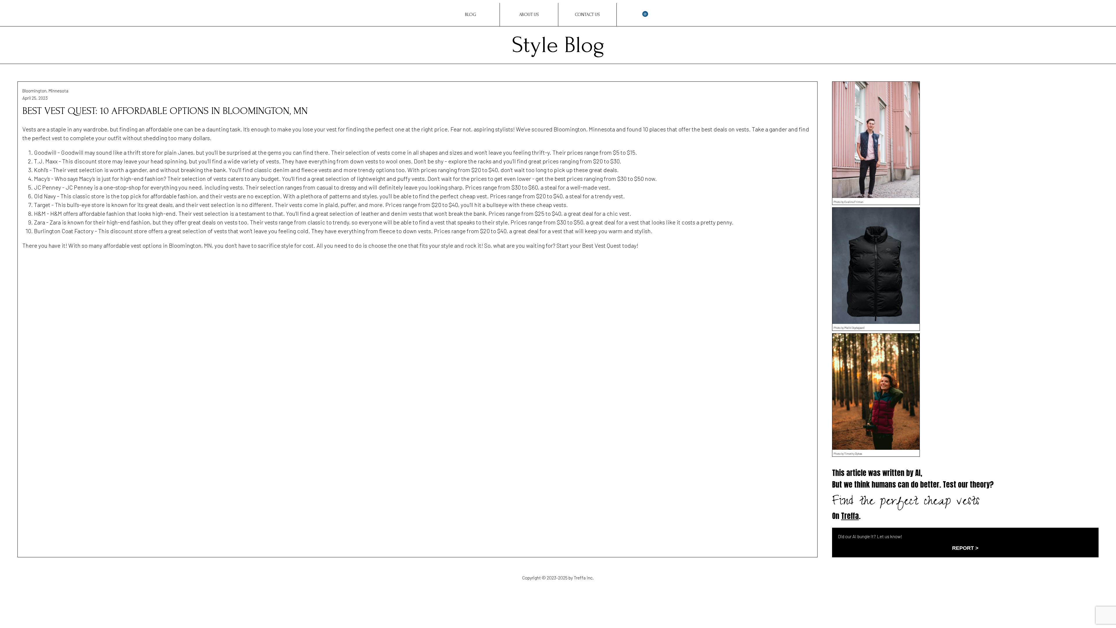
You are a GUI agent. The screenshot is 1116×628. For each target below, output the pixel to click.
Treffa (850, 516)
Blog (470, 14)
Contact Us (587, 14)
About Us (529, 14)
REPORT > (965, 548)
